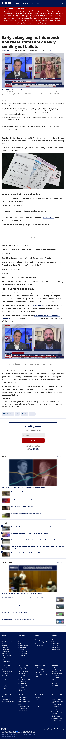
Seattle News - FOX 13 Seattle (41, 675)
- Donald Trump (55, 649)
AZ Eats (20, 670)
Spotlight (4, 689)
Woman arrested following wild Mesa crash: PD (23, 506)
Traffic (3, 659)
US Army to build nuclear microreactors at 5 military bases (26, 513)
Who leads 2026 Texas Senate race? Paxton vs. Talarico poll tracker (24, 487)
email (60, 729)
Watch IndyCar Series (56, 710)
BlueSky (37, 709)
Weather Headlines (23, 642)
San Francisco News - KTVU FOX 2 (40, 671)
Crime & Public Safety (7, 642)
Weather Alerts (22, 647)
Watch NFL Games (56, 699)
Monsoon (21, 640)
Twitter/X (37, 705)
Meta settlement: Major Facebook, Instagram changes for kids (18, 619)
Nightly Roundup (6, 651)
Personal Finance (39, 644)
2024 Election (23, 50)
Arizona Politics (55, 643)
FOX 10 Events (22, 699)
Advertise (53, 668)
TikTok (36, 699)
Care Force (5, 670)
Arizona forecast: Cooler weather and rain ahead (14, 612)
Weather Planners (23, 645)
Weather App (21, 649)
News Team (54, 679)
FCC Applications (55, 675)
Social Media (39, 695)
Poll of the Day (6, 653)
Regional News (40, 665)
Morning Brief (5, 649)
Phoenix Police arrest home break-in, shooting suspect (25, 491)
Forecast (20, 638)
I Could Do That (22, 681)
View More (59, 456)
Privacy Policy (34, 448)
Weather (21, 636)
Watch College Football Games (57, 701)
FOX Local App (6, 705)
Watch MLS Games (56, 720)
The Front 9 (21, 677)
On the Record (22, 683)
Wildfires (20, 644)
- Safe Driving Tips (6, 661)
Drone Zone (5, 677)
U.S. (17, 414)
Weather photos (22, 710)
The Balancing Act (23, 671)
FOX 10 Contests (22, 697)
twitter (45, 729)
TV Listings (54, 681)
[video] (33, 578)
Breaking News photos (24, 706)
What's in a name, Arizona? (23, 689)
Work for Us (54, 685)
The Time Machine (23, 685)
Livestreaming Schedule (8, 703)
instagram (48, 729)
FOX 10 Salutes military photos (24, 703)
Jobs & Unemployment (41, 642)
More (38, 3)
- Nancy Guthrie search (8, 685)
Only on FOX (6, 665)
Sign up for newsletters (24, 701)
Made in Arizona (6, 681)
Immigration (5, 645)
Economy (37, 640)
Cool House (5, 675)
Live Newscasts (6, 699)
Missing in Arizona (6, 683)
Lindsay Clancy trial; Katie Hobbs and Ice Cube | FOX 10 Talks (22, 593)
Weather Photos (22, 651)
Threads (37, 707)
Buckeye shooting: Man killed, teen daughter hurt (24, 499)
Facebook (37, 703)
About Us (54, 665)
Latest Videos (7, 562)
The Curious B (22, 673)
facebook (42, 729)
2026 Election (54, 638)
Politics (24, 414)
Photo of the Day (23, 708)
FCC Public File (55, 677)
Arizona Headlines (6, 638)
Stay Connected (24, 695)
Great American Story (24, 679)
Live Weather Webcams (8, 701)
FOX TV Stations (15, 50)
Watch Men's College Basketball (56, 712)
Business (37, 638)
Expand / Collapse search (63, 3)
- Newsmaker (54, 645)
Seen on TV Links (6, 655)
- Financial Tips (39, 645)
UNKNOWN (21, 687)
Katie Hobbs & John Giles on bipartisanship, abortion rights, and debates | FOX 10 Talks (24, 598)
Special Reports (6, 687)
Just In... (5, 456)
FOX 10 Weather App (7, 707)
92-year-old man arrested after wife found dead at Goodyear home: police (34, 540)
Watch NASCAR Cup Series (56, 707)
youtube (51, 729)
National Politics (55, 647)
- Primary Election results (56, 640)
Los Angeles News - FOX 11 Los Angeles (40, 668)
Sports (3, 657)
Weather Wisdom (22, 653)
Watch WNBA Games (57, 718)
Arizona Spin (5, 668)
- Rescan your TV (55, 683)
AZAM (3, 640)
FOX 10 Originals (24, 665)
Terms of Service (34, 449)
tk (54, 729)
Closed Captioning (56, 670)
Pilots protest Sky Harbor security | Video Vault (14, 605)
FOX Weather (21, 655)
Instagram (37, 701)
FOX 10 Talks (21, 675)
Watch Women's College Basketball (56, 715)
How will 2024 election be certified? (12, 90)
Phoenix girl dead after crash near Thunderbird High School (29, 533)
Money (37, 636)
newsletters (63, 729)
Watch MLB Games (56, 704)
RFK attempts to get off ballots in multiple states (16, 361)
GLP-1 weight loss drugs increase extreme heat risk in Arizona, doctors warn (34, 527)
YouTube (37, 697)
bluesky (57, 729)
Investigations (5, 679)
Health (3, 644)
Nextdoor (37, 711)
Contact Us (54, 671)
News (32, 414)
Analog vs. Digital (22, 668)
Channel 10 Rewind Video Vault (7, 672)
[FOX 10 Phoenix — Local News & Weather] (7, 3)
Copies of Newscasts (56, 673)
